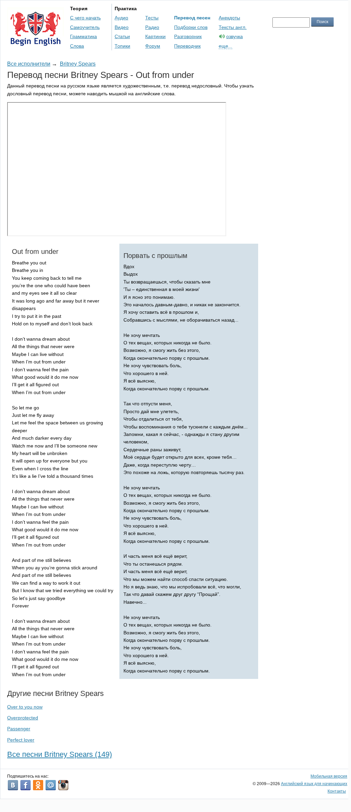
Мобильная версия (329, 776)
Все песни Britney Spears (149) (59, 754)
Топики (122, 46)
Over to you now (25, 707)
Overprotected (22, 717)
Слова (77, 46)
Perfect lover (20, 740)
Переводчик (187, 46)
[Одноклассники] (38, 785)
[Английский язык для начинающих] (35, 42)
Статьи (122, 36)
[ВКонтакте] (13, 785)
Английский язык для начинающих (314, 783)
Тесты (151, 17)
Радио (152, 27)
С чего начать (85, 17)
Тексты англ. (233, 27)
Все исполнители (28, 64)
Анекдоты (229, 17)
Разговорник (188, 36)
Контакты (337, 791)
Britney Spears (78, 64)
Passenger (18, 728)
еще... (225, 46)
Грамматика (83, 36)
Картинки (155, 36)
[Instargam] (63, 785)
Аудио (121, 17)
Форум (152, 46)
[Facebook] (25, 785)
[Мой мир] (51, 785)
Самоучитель (85, 27)
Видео (122, 27)
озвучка (234, 36)
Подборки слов (190, 27)
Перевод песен (192, 17)
